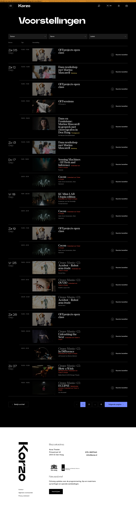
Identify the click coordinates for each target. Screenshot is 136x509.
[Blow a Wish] (68, 370)
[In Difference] (68, 353)
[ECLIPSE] (68, 387)
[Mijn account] (119, 5)
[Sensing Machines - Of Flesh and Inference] (68, 164)
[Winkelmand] (127, 6)
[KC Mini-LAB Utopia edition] (68, 198)
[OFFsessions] (68, 106)
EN (110, 5)
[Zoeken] (100, 6)
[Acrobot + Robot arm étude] (68, 267)
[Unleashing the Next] (68, 336)
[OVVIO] (68, 284)
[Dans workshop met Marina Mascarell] (68, 71)
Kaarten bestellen (122, 55)
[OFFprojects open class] (68, 54)
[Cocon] (68, 181)
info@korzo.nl (91, 455)
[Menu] (10, 5)
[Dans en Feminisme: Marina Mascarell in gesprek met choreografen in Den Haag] (68, 126)
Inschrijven (56, 491)
